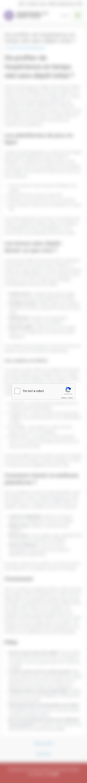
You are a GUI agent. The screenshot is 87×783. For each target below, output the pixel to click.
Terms (70, 398)
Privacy (64, 398)
